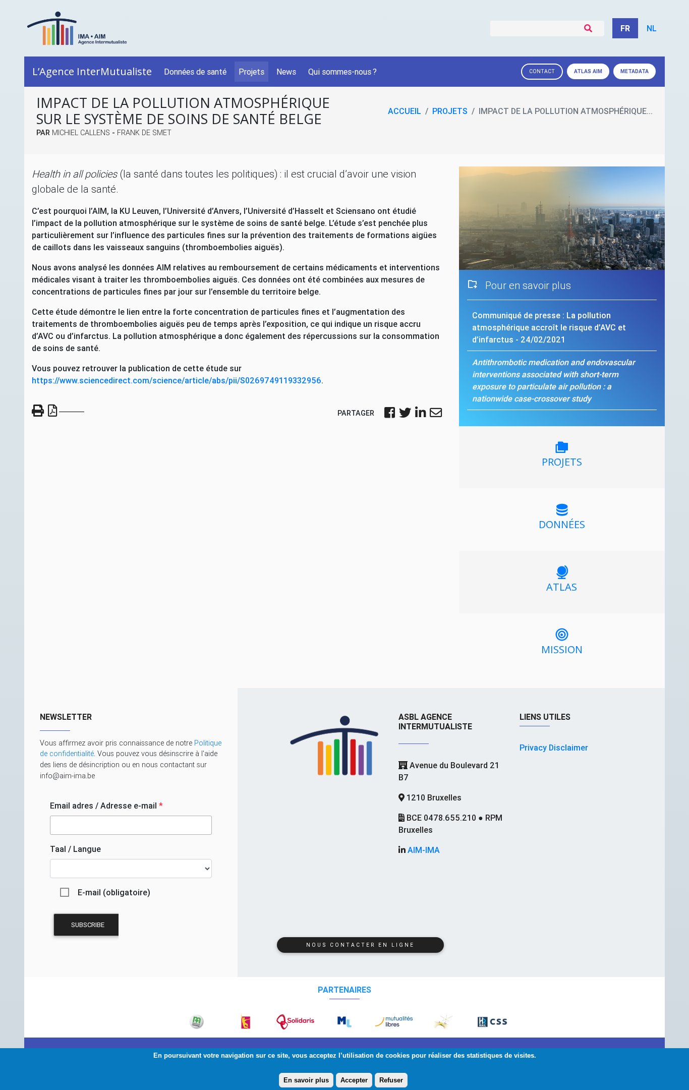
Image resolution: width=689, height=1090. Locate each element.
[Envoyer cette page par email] (436, 414)
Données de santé (195, 72)
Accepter (354, 1080)
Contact (542, 71)
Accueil (404, 111)
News (286, 72)
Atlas (588, 71)
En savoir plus (306, 1080)
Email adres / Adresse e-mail (106, 805)
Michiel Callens (81, 132)
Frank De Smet (144, 132)
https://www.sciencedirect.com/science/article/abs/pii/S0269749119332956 (176, 380)
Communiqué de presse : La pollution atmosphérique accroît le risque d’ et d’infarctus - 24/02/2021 (549, 327)
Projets (251, 72)
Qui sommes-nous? (342, 72)
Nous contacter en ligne (360, 945)
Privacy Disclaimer (554, 747)
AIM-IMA (424, 850)
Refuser (391, 1080)
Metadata (634, 71)
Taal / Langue (75, 849)
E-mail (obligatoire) (114, 892)
